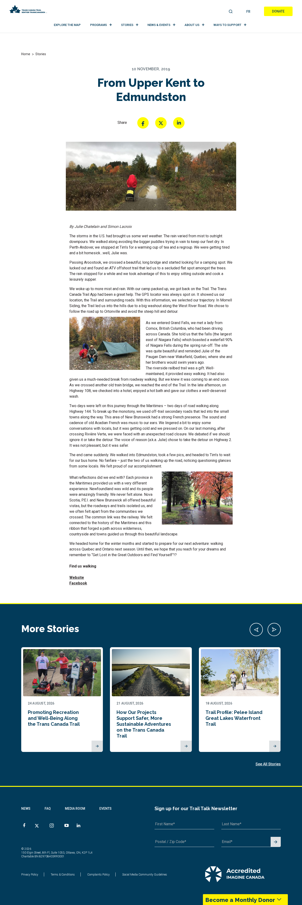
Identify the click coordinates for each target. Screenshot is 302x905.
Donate (278, 11)
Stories (127, 25)
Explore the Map (67, 25)
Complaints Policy (98, 874)
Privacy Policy (29, 874)
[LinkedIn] (179, 123)
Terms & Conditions (63, 874)
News (25, 808)
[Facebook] (143, 123)
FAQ (48, 808)
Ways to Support (227, 25)
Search (231, 11)
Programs (98, 25)
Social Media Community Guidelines (144, 874)
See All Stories (268, 764)
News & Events (158, 25)
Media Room (75, 808)
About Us (192, 25)
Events (105, 808)
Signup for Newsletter (276, 842)
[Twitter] (161, 123)
